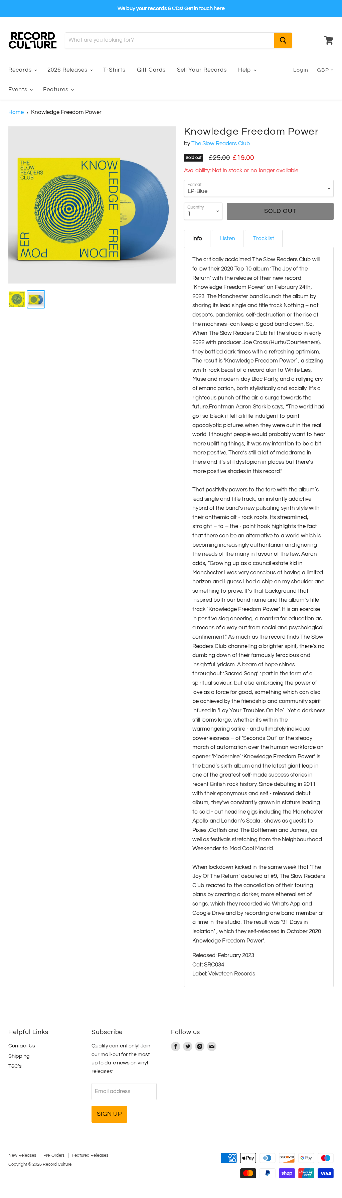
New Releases (22, 1155)
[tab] (197, 239)
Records (20, 70)
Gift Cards (151, 70)
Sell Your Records (202, 70)
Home (16, 112)
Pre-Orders (53, 1155)
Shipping (19, 1056)
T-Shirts (114, 70)
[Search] (283, 40)
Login (300, 70)
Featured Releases (90, 1155)
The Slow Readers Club (220, 144)
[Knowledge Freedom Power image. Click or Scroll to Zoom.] (92, 205)
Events (18, 90)
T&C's (15, 1066)
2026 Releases (68, 70)
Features (56, 90)
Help (245, 70)
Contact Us (21, 1045)
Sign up (109, 1114)
